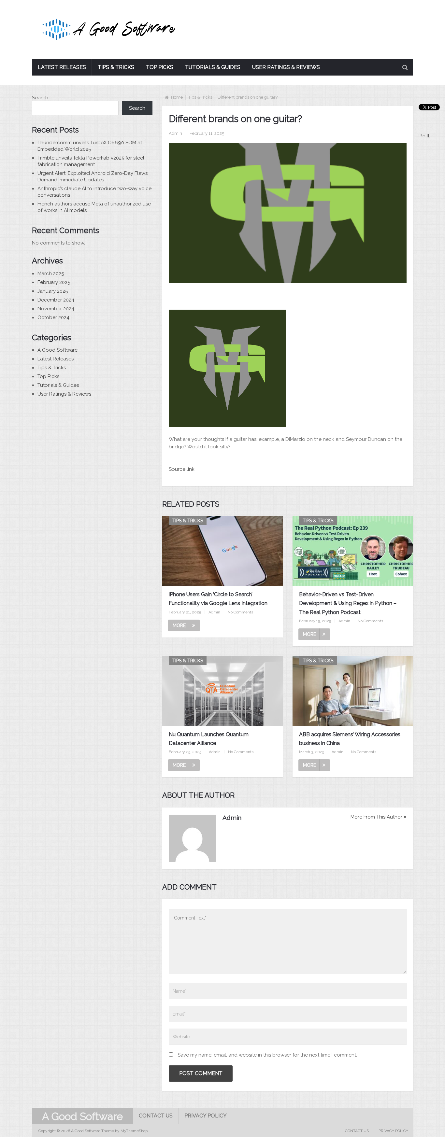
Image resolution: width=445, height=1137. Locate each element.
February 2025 (53, 282)
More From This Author (376, 817)
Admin (175, 133)
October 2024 (53, 317)
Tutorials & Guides (212, 67)
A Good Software (57, 350)
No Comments (240, 612)
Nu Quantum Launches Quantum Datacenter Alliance (209, 738)
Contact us (156, 1116)
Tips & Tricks (116, 67)
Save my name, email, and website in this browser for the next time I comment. (267, 1055)
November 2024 (55, 309)
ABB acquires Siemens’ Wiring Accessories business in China (349, 738)
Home (177, 97)
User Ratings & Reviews (286, 67)
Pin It (424, 136)
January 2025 (52, 291)
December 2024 (55, 300)
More (179, 625)
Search (40, 98)
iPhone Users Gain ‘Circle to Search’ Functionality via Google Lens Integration (218, 598)
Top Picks (159, 67)
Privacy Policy (205, 1116)
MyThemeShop (134, 1131)
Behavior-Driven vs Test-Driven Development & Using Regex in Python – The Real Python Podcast (347, 603)
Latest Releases (62, 67)
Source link (181, 469)
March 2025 (50, 273)
